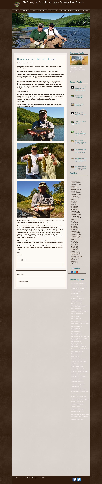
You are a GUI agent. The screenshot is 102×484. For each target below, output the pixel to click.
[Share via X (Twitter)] (22, 260)
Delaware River (75, 311)
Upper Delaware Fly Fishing (78, 396)
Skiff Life (73, 361)
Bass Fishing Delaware (77, 296)
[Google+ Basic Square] (77, 272)
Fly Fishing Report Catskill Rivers (80, 336)
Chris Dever (84, 306)
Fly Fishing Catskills (76, 326)
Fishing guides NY (76, 321)
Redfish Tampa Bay (76, 354)
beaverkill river (75, 414)
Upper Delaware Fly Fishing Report (80, 399)
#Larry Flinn (83, 288)
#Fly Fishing (83, 286)
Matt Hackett (74, 351)
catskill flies (74, 416)
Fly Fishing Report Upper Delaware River (80, 338)
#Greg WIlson (75, 288)
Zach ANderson (75, 406)
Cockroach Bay (79, 308)
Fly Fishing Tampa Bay (77, 344)
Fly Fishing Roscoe (76, 341)
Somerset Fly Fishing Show (78, 369)
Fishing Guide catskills (77, 313)
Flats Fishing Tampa (76, 323)
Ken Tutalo (20, 255)
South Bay (74, 371)
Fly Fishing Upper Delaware (78, 346)
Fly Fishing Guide (75, 328)
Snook (80, 364)
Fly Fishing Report (76, 333)
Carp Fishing (81, 298)
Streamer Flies (75, 376)
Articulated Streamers (77, 291)
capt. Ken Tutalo (84, 414)
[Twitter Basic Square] (75, 272)
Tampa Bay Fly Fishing (77, 381)
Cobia (72, 308)
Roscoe (84, 359)
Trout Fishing (83, 389)
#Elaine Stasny (75, 286)
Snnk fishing (74, 364)
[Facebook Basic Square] (72, 272)
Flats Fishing (85, 321)
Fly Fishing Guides (76, 331)
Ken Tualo (74, 349)
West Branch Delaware (77, 404)
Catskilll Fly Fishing (76, 301)
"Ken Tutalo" (74, 283)
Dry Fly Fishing (84, 311)
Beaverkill (74, 298)
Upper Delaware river (77, 401)
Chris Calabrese (75, 306)
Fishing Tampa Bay (76, 318)
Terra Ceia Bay (75, 389)
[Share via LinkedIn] (26, 260)
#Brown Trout (82, 283)
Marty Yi (86, 349)
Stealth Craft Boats (83, 371)
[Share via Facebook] (18, 260)
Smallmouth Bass (81, 361)
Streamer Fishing (75, 374)
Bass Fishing (74, 293)
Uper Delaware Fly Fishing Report (80, 391)
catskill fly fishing (83, 416)
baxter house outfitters (77, 411)
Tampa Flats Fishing (76, 386)
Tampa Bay (83, 376)
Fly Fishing (85, 323)
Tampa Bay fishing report (78, 384)
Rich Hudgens (75, 356)
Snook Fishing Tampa (77, 366)
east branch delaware (77, 419)
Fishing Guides (75, 316)
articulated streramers (77, 409)
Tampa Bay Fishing (76, 379)
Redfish (81, 351)
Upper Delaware (75, 394)
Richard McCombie (76, 359)
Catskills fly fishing (76, 303)
